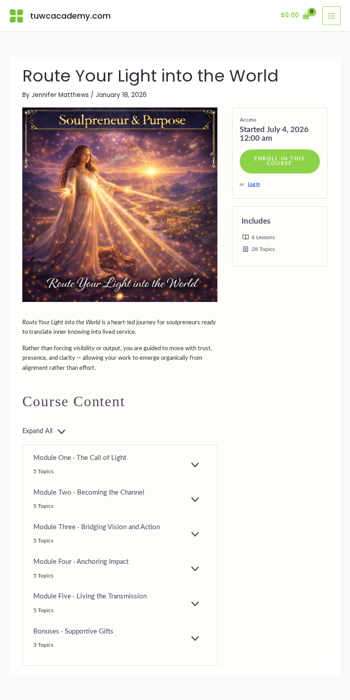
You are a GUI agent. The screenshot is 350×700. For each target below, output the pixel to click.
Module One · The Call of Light (79, 458)
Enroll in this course (279, 161)
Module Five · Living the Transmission (90, 596)
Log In (254, 184)
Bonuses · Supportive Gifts (73, 631)
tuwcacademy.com (70, 15)
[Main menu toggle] (331, 15)
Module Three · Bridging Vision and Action (96, 527)
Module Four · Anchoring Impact (81, 561)
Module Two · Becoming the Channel (88, 492)
